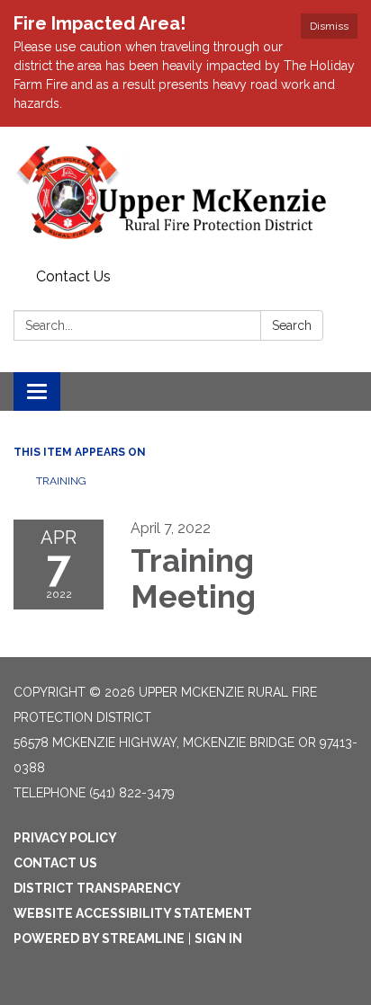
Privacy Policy (65, 838)
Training (61, 481)
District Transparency (97, 888)
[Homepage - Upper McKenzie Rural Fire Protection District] (185, 194)
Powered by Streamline (99, 938)
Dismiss (329, 26)
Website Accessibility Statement (133, 913)
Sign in (218, 938)
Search (292, 325)
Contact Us (73, 276)
